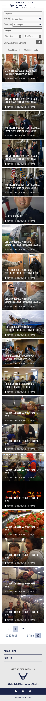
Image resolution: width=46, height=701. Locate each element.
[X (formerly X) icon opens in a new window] (30, 691)
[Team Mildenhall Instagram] (23, 691)
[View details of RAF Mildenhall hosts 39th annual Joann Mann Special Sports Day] (23, 96)
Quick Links (10, 651)
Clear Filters (12, 50)
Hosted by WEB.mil (23, 698)
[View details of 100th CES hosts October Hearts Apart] (23, 410)
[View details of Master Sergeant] (23, 210)
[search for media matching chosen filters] (39, 42)
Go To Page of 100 (19, 635)
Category (8, 24)
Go (37, 635)
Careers (8, 658)
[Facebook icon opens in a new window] (16, 691)
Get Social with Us (23, 669)
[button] (4, 5)
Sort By (7, 19)
